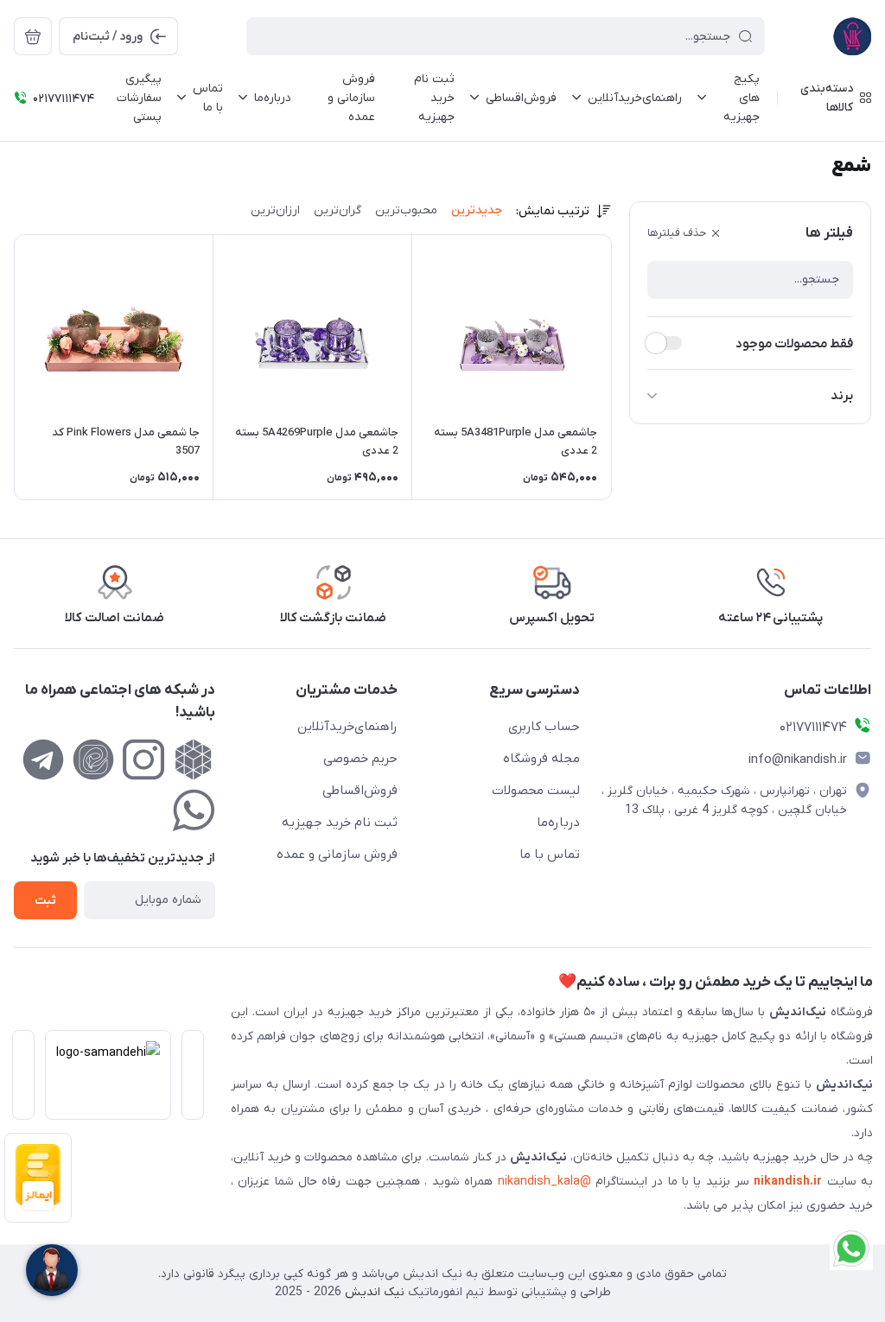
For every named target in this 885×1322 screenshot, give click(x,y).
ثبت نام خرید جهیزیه (340, 822)
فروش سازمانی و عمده (337, 854)
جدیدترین (476, 210)
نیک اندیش (372, 1292)
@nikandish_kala (544, 1181)
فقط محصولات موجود (794, 344)
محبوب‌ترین (406, 210)
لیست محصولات (536, 790)
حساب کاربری (544, 726)
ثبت (45, 901)
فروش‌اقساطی (360, 790)
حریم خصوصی (360, 758)
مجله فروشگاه (541, 758)
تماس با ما (549, 854)
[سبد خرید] (33, 36)
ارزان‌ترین (275, 210)
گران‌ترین (337, 210)
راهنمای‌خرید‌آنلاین (347, 726)
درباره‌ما (558, 822)
